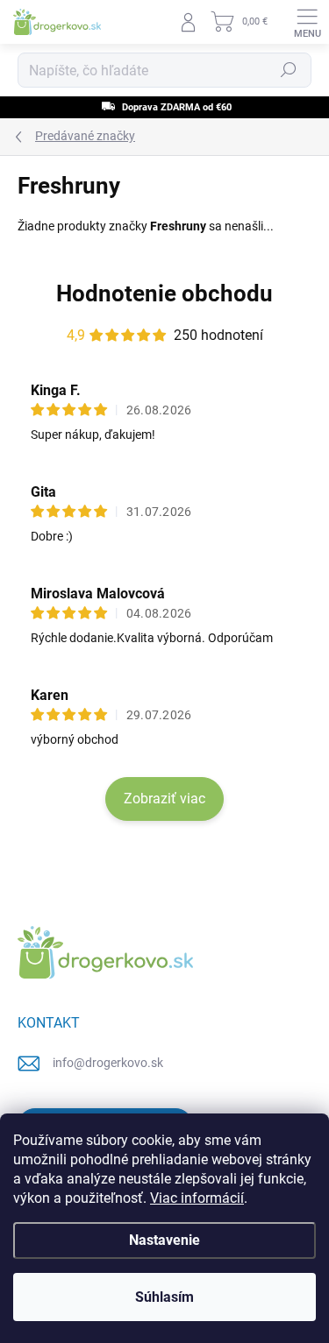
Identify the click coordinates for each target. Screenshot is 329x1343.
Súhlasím (164, 1297)
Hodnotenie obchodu (164, 293)
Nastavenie (164, 1240)
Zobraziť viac (164, 798)
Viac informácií (197, 1198)
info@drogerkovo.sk (108, 1063)
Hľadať (288, 70)
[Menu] (307, 22)
